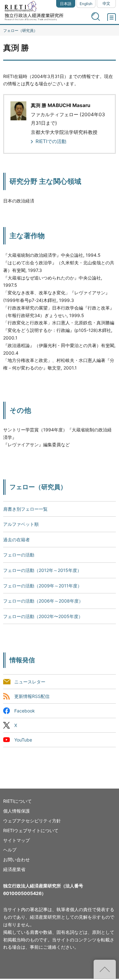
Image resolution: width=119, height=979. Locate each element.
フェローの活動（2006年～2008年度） (43, 601)
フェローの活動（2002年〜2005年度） (43, 616)
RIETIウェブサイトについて (30, 830)
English (86, 3)
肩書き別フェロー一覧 (25, 509)
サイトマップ (16, 840)
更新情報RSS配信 (32, 696)
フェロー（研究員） (20, 30)
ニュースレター (29, 681)
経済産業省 (14, 869)
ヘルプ (10, 849)
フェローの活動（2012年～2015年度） (42, 570)
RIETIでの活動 (51, 141)
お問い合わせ (16, 859)
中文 (106, 3)
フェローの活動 (18, 554)
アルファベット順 (21, 524)
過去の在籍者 (16, 539)
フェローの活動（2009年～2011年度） (42, 585)
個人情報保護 (16, 811)
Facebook (24, 710)
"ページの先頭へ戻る (105, 969)
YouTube (23, 740)
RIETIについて (17, 801)
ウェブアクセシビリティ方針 (32, 820)
